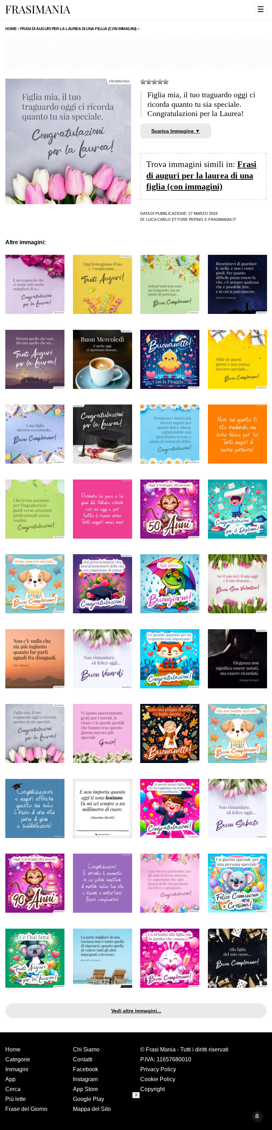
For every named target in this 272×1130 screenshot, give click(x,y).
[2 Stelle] (149, 82)
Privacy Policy (158, 1069)
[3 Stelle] (154, 82)
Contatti (82, 1059)
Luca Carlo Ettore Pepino (174, 219)
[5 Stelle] (166, 82)
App (10, 1079)
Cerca (13, 1089)
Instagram (85, 1079)
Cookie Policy (157, 1079)
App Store (85, 1089)
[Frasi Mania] (37, 9)
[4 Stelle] (160, 82)
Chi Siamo (86, 1049)
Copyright (152, 1089)
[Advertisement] (136, 1114)
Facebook (85, 1069)
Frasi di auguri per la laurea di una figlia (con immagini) (201, 175)
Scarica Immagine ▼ (175, 131)
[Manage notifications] (257, 1116)
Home (13, 1049)
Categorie (17, 1059)
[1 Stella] (143, 82)
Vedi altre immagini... (136, 1011)
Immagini (16, 1069)
